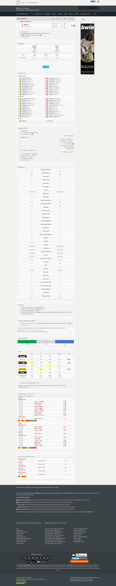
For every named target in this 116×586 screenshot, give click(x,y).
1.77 (32, 362)
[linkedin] (29, 557)
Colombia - (38, 440)
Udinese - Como (77, 535)
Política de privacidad (75, 579)
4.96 (50, 362)
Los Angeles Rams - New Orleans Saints (54, 535)
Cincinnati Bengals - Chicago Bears (53, 540)
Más (95, 14)
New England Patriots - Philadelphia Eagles (55, 538)
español (23, 2)
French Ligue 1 (19, 535)
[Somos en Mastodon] (95, 1)
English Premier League (22, 532)
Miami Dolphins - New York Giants (53, 536)
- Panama (39, 418)
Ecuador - (39, 408)
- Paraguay (39, 406)
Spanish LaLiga (20, 533)
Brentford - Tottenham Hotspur (80, 536)
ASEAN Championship (21, 540)
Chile (57, 47)
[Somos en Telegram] (91, 1)
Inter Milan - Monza (78, 533)
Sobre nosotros (84, 579)
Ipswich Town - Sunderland (80, 532)
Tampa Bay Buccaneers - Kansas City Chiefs (55, 541)
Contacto (90, 579)
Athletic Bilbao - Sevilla (79, 541)
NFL (17, 528)
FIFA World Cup (23, 18)
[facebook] (21, 557)
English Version (77, 580)
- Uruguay (39, 403)
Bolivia (34, 47)
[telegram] (44, 557)
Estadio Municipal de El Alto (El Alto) (38, 33)
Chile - (38, 413)
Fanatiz (38, 35)
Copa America (21, 416)
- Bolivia (38, 444)
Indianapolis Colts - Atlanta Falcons (53, 533)
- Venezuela (39, 415)
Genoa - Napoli (77, 538)
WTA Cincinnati (19, 543)
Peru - (38, 404)
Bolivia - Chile (41, 464)
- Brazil (38, 442)
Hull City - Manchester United (80, 528)
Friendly (20, 432)
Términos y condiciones (94, 577)
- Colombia (39, 411)
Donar (71, 580)
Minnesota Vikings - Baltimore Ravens (54, 532)
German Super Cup (20, 536)
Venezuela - (39, 401)
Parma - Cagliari (77, 540)
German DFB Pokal (20, 541)
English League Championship (23, 538)
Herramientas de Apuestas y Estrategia (79, 577)
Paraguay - (38, 430)
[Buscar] (98, 8)
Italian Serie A (19, 530)
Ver (70, 359)
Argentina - (39, 410)
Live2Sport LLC (44, 328)
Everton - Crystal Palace (79, 530)
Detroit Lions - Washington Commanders (54, 528)
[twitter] (25, 557)
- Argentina (38, 426)
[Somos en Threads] (93, 1)
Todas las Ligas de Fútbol (87, 580)
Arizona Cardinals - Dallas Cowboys (53, 543)
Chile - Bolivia (41, 460)
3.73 (41, 362)
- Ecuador (38, 428)
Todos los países (26, 36)
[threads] (47, 557)
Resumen (45, 66)
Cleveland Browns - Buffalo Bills (52, 530)
